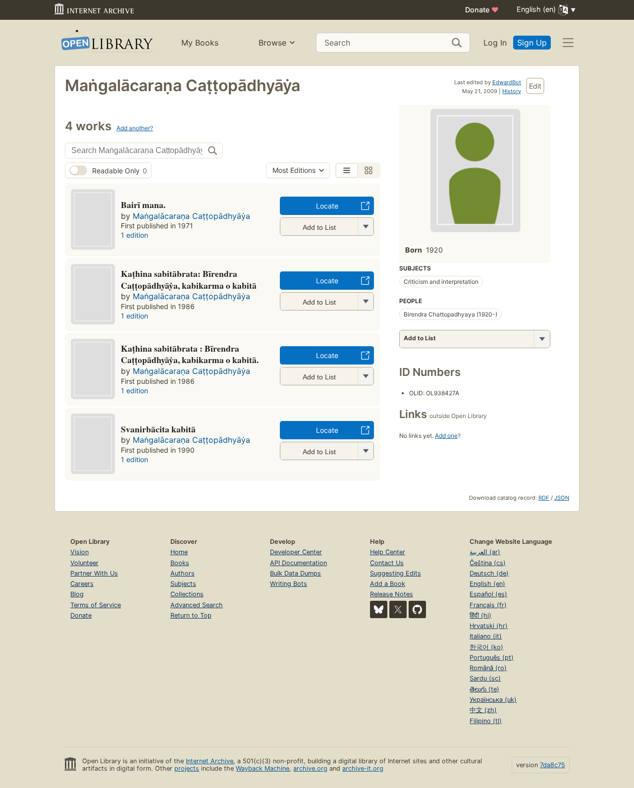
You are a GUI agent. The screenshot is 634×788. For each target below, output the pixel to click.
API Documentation (298, 563)
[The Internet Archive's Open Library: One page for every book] (106, 42)
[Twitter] (398, 609)
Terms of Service (95, 605)
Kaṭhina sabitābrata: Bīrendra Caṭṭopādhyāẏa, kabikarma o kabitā (189, 279)
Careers (82, 583)
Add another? (134, 128)
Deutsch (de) (489, 573)
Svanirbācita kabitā (158, 428)
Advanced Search (196, 605)
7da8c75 (552, 765)
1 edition (134, 235)
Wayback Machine (262, 768)
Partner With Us (94, 573)
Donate (482, 9)
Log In (495, 43)
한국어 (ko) (486, 647)
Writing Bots (288, 583)
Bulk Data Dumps (295, 573)
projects (186, 768)
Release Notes (391, 594)
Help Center (387, 552)
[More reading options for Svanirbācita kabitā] (365, 451)
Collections (187, 594)
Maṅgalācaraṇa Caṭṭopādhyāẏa (191, 216)
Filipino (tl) (486, 721)
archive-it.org (362, 768)
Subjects (183, 583)
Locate (327, 206)
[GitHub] (417, 609)
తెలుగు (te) (484, 689)
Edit (535, 86)
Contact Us (387, 563)
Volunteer (84, 563)
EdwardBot (506, 82)
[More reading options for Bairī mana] (365, 226)
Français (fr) (488, 605)
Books (179, 563)
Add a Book (387, 583)
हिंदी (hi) (480, 615)
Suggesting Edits (395, 573)
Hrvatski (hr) (489, 626)
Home (179, 552)
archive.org (310, 768)
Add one (446, 435)
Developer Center (296, 552)
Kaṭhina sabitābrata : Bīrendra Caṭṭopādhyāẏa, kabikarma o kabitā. (190, 354)
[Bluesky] (378, 609)
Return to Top (190, 615)
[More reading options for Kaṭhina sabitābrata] (365, 301)
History (511, 91)
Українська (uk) (493, 699)
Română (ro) (488, 668)
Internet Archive (209, 761)
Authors (182, 573)
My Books (199, 43)
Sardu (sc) (485, 678)
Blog (77, 594)
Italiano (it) (486, 636)
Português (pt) (492, 657)
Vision (79, 552)
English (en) (487, 583)
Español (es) (488, 594)
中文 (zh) (483, 710)
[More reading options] (542, 339)
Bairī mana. (143, 204)
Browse (272, 43)
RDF (543, 497)
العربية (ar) (485, 552)
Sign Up (532, 43)
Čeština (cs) (488, 563)
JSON (561, 497)
